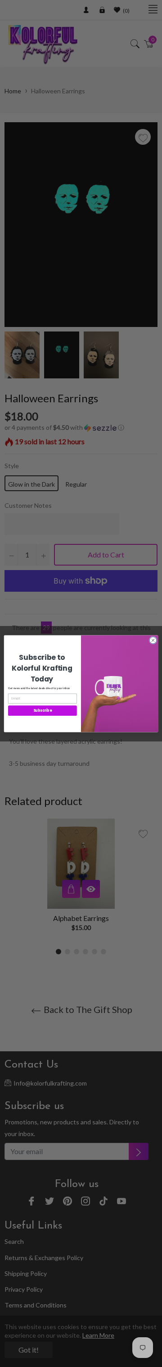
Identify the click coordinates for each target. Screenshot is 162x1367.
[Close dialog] (152, 639)
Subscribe (42, 710)
